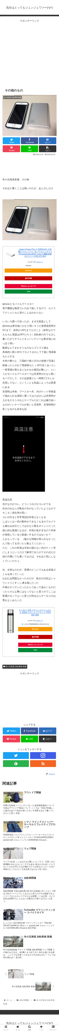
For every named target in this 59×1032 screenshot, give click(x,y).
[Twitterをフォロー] (16, 755)
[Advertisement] (29, 52)
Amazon (28, 270)
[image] (29, 239)
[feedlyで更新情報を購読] (16, 763)
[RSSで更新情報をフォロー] (43, 763)
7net (28, 291)
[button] (53, 554)
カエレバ (39, 262)
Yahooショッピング (28, 286)
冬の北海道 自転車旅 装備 (15, 666)
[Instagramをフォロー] (43, 755)
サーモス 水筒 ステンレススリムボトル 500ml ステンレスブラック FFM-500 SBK (35, 612)
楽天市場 (28, 278)
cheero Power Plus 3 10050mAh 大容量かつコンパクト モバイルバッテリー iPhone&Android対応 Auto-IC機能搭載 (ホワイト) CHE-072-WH (35, 253)
